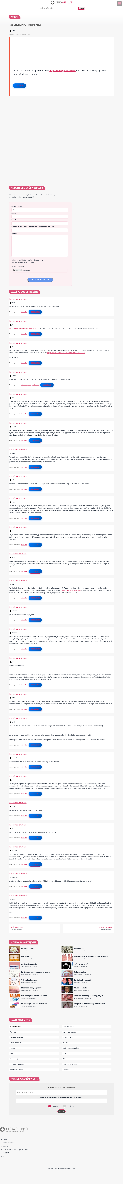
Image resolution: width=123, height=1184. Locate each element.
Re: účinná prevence (18, 299)
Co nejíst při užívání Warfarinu (34, 1003)
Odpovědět (19, 85)
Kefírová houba (27, 948)
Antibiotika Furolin (29, 964)
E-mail (13, 220)
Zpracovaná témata (70, 1064)
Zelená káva (79, 948)
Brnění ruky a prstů (82, 980)
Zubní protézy (80, 972)
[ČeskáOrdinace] (61, 5)
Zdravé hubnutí (68, 1027)
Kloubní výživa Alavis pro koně (34, 996)
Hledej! (81, 8)
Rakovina (66, 1043)
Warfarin (25, 956)
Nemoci (12, 1048)
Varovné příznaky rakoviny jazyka (88, 996)
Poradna (13, 1032)
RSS (4, 1156)
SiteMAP (6, 1153)
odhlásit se (70, 1106)
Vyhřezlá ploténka (29, 980)
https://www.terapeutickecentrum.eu (23, 328)
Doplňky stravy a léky (17, 1064)
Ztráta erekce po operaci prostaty (35, 972)
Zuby (11, 1053)
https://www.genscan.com (62, 70)
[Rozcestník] (119, 3)
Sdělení (14, 233)
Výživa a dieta (68, 1037)
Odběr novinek (8, 1143)
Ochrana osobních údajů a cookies (15, 1149)
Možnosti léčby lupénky (31, 988)
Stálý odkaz (24, 312)
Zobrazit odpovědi (26, 385)
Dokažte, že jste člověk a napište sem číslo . (32, 227)
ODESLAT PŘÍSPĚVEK (40, 280)
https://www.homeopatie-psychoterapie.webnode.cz (66, 353)
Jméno (13, 213)
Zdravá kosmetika (16, 1037)
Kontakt (66, 1070)
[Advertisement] (62, 50)
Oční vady (66, 1053)
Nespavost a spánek (70, 1032)
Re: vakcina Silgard (105, 927)
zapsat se (55, 1106)
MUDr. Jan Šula (80, 988)
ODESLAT (61, 1111)
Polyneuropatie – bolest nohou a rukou (91, 956)
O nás (5, 1139)
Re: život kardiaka (17, 927)
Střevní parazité (81, 964)
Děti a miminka (15, 1043)
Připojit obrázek (18, 266)
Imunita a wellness (16, 1070)
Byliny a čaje (14, 1059)
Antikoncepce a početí (71, 1048)
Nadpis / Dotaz (16, 206)
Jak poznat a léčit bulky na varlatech (89, 1003)
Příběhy (65, 1059)
